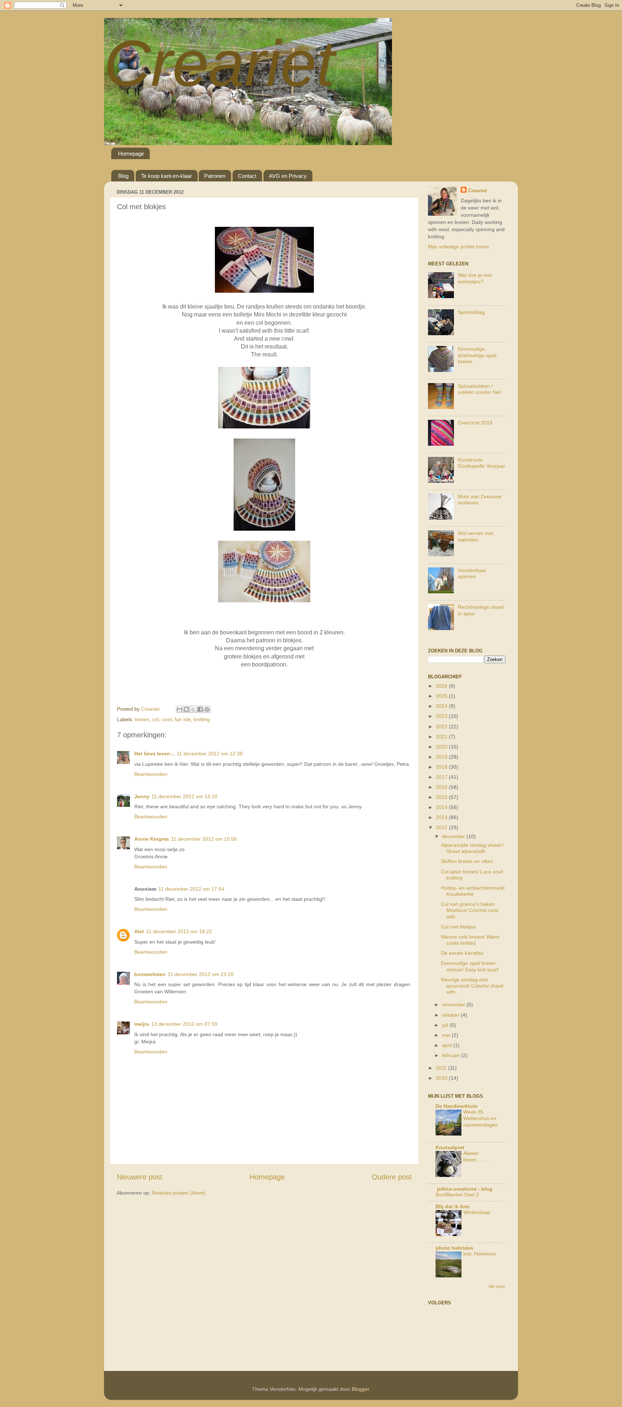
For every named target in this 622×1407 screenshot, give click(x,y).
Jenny (141, 796)
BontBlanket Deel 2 (457, 1194)
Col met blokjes (458, 927)
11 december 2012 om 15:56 (204, 839)
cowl (167, 719)
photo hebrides (454, 1248)
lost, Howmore (479, 1254)
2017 (442, 777)
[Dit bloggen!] (186, 709)
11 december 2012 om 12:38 (210, 753)
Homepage (131, 153)
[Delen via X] (193, 709)
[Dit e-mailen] (179, 709)
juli (446, 1025)
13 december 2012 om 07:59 (184, 1024)
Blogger (360, 1389)
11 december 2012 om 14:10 (184, 796)
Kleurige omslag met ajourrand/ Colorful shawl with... (472, 986)
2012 (442, 827)
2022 (442, 726)
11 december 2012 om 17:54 (191, 889)
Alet (139, 931)
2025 (442, 696)
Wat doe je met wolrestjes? (475, 278)
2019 (442, 757)
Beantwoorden (150, 774)
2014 (442, 807)
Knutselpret (450, 1147)
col (155, 719)
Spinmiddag (471, 312)
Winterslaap (476, 1212)
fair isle (183, 719)
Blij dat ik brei (452, 1206)
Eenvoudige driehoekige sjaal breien (477, 355)
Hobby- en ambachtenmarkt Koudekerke (473, 891)
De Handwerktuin (457, 1106)
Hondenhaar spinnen (472, 573)
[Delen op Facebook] (200, 709)
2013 (442, 817)
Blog (123, 176)
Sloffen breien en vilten (467, 861)
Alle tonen (496, 1286)
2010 (442, 1078)
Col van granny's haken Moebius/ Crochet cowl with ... (469, 910)
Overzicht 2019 (475, 423)
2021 (442, 737)
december (454, 836)
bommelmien (150, 974)
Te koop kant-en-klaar (166, 176)
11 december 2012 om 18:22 (179, 931)
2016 (442, 787)
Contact (247, 176)
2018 (442, 767)
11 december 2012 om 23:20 (201, 974)
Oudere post (392, 1177)
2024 (442, 706)
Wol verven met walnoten (475, 536)
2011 (442, 1068)
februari (451, 1055)
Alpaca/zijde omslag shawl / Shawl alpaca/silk (472, 848)
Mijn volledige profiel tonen (458, 247)
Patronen (214, 176)
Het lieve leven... (154, 753)
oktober (451, 1015)
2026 (442, 686)
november (454, 1004)
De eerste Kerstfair (462, 953)
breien (142, 719)
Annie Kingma (151, 839)
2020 (442, 747)
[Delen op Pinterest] (207, 709)
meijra (141, 1024)
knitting (202, 719)
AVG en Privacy (288, 176)
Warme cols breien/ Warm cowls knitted (470, 940)
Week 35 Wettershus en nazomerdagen (480, 1118)
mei (447, 1035)
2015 (442, 797)
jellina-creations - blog (464, 1189)
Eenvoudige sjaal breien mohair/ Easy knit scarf (469, 966)
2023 (442, 716)
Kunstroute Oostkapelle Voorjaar (481, 463)
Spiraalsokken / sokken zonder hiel (479, 389)
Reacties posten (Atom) (179, 1193)
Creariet (219, 63)
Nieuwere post (139, 1177)
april (447, 1045)
